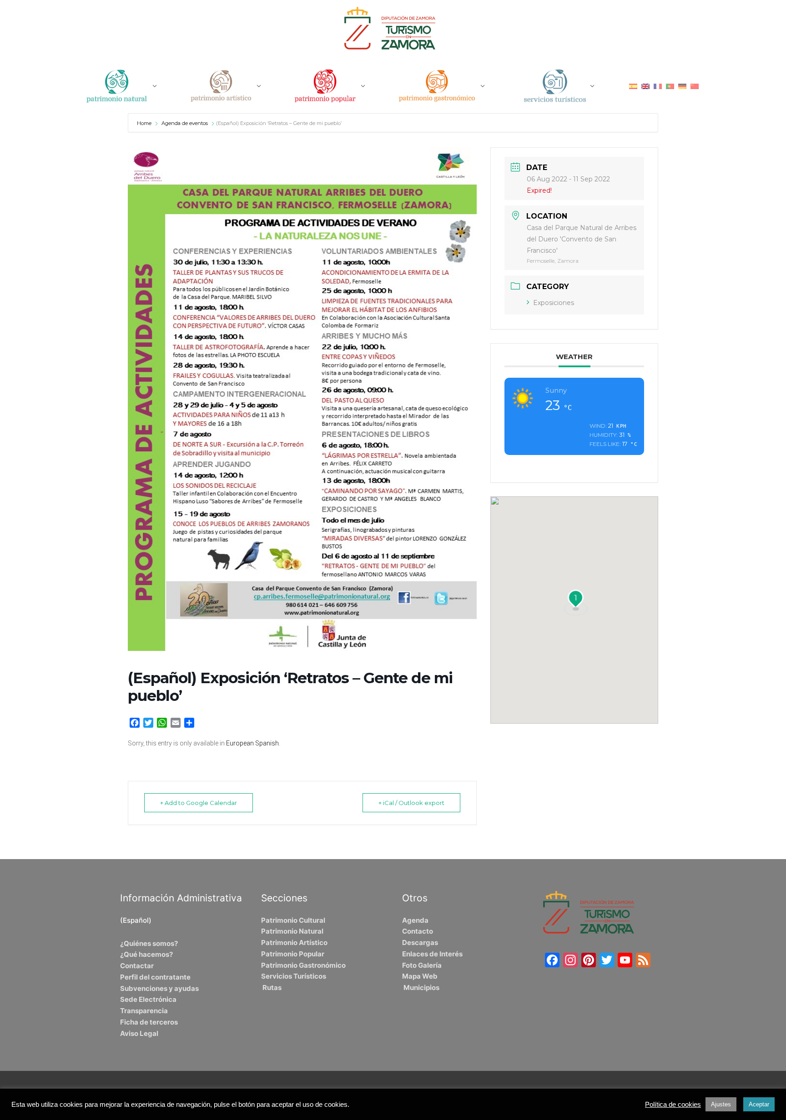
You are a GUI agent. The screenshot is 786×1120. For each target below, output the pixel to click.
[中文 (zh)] (694, 85)
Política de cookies (673, 1104)
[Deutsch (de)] (682, 85)
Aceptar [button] (759, 1104)
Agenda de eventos (184, 123)
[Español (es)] (633, 85)
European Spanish (252, 743)
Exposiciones (553, 303)
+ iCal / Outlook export (411, 802)
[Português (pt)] (670, 85)
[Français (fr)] (658, 85)
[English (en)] (645, 85)
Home (145, 123)
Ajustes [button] (721, 1104)
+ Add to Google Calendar (198, 802)
